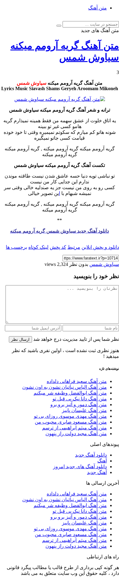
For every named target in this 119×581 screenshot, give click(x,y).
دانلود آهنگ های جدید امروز (80, 466)
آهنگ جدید (97, 472)
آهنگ (102, 460)
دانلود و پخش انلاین (100, 247)
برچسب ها (16, 247)
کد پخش (58, 247)
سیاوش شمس (104, 264)
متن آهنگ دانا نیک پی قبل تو (79, 398)
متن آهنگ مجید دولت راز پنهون (76, 433)
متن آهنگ (97, 7)
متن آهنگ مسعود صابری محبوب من (71, 422)
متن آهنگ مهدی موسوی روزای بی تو (70, 416)
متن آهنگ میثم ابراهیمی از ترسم (74, 427)
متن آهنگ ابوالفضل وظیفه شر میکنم (70, 392)
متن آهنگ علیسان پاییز (84, 410)
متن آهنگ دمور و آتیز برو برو (78, 404)
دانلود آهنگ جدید (91, 455)
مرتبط (73, 247)
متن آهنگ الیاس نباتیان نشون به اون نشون (64, 387)
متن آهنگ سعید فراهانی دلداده (77, 381)
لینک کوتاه (38, 247)
